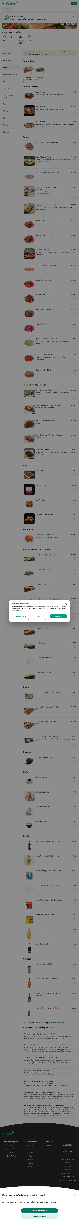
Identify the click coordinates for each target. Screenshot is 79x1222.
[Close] (75, 1195)
